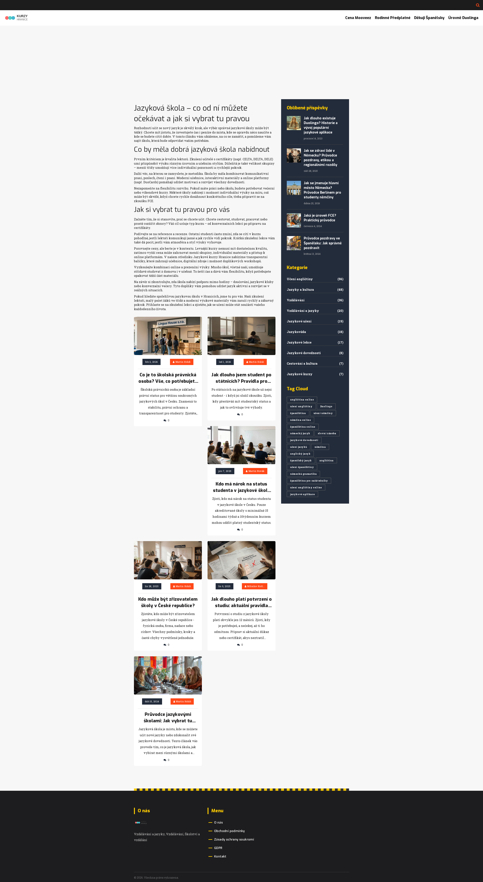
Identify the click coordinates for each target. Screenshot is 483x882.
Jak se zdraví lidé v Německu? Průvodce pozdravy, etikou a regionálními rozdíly (320, 157)
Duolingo (326, 406)
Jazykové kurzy (299, 374)
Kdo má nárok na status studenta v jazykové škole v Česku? (241, 487)
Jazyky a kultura (300, 289)
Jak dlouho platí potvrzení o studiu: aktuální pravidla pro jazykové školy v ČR (241, 602)
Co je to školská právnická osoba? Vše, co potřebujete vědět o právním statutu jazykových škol (167, 378)
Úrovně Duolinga (463, 17)
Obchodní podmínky (229, 831)
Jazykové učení (299, 321)
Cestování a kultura (302, 363)
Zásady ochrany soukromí (234, 839)
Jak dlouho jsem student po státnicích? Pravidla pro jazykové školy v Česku (241, 378)
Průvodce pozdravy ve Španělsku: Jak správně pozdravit (323, 243)
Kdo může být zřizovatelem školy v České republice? (168, 602)
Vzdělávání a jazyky (303, 311)
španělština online (302, 426)
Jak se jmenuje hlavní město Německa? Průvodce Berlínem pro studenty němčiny (322, 190)
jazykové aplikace (302, 494)
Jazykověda (296, 332)
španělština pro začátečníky (309, 480)
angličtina (326, 460)
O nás (218, 822)
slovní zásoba (327, 433)
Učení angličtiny (300, 279)
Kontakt (220, 856)
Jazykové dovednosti (304, 353)
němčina (320, 446)
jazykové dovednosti (304, 440)
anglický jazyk (300, 453)
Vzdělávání (296, 300)
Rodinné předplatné (392, 17)
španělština (298, 413)
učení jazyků (298, 446)
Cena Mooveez (358, 17)
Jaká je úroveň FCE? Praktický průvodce (320, 217)
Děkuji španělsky (429, 17)
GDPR (218, 848)
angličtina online (302, 399)
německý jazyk (300, 433)
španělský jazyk (301, 460)
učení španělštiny (302, 467)
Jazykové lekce (299, 342)
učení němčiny (323, 413)
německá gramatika (303, 473)
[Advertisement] (241, 70)
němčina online (300, 419)
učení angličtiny (301, 406)
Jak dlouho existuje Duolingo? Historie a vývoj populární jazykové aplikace (321, 125)
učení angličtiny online (306, 487)
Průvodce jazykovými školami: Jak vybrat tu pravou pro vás (168, 717)
